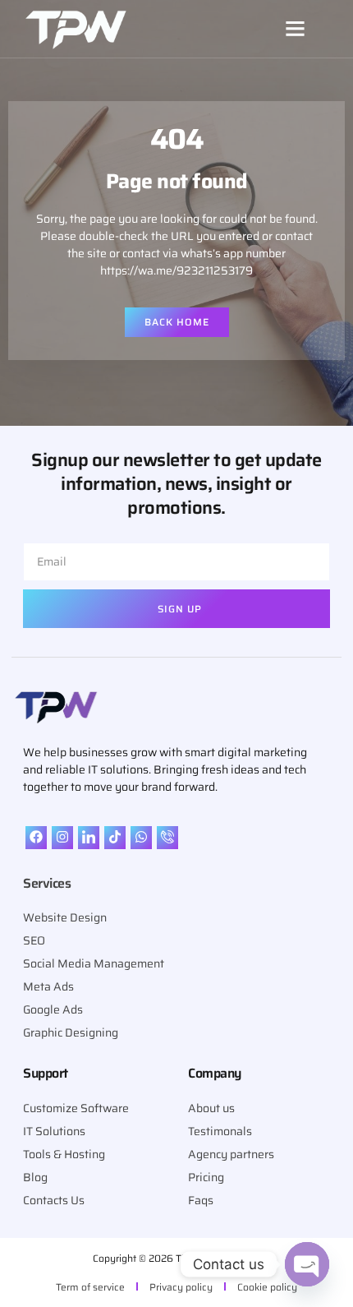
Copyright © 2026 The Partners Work (176, 1258)
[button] (294, 28)
